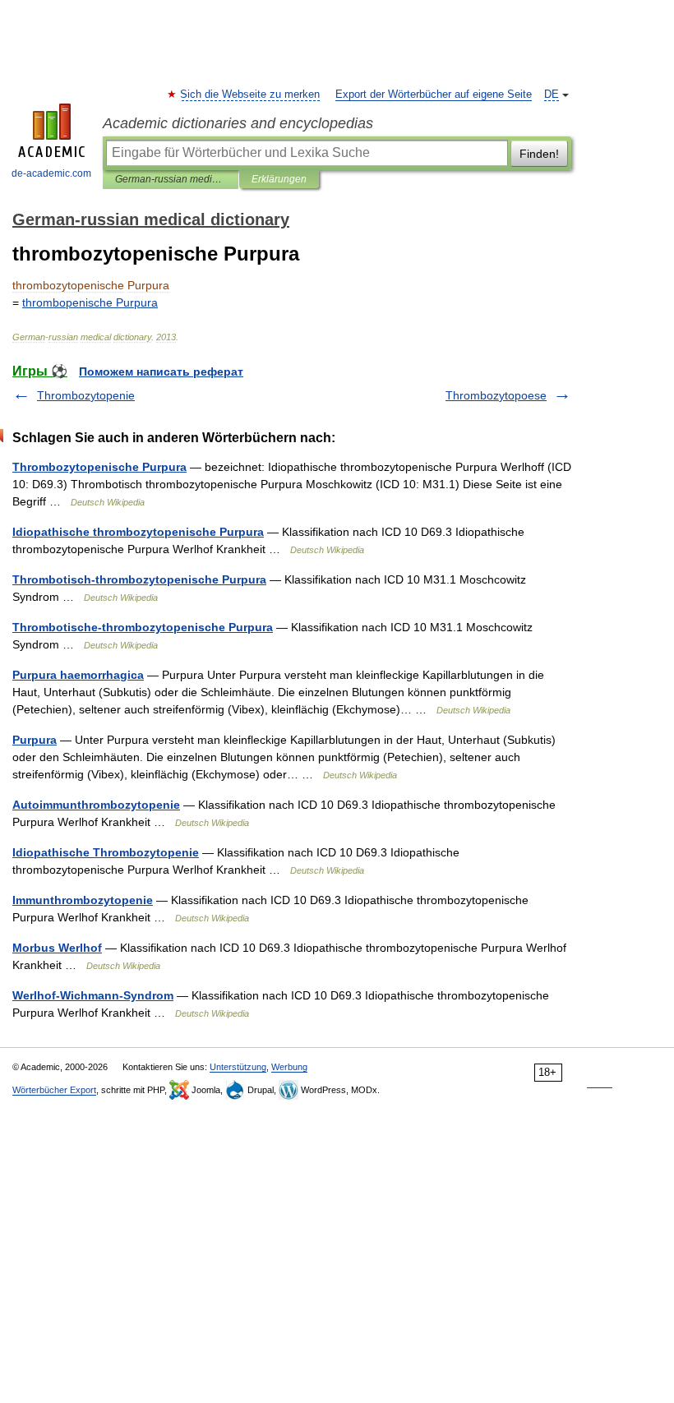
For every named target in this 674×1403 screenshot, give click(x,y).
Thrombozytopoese (496, 395)
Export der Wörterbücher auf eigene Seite (433, 94)
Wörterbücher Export (54, 1090)
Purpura (34, 739)
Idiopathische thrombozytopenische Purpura (138, 531)
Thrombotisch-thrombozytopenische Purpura (139, 579)
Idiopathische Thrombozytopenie (105, 852)
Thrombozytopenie (86, 395)
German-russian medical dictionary (170, 179)
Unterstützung (238, 1067)
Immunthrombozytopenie (82, 900)
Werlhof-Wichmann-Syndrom (92, 995)
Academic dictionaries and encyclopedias (238, 123)
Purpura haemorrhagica (78, 674)
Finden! (539, 153)
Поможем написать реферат (161, 371)
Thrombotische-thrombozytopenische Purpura (142, 627)
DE (551, 94)
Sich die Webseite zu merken (251, 94)
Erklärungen (279, 179)
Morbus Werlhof (57, 947)
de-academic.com (51, 173)
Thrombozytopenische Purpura (99, 466)
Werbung (289, 1067)
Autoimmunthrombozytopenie (96, 804)
